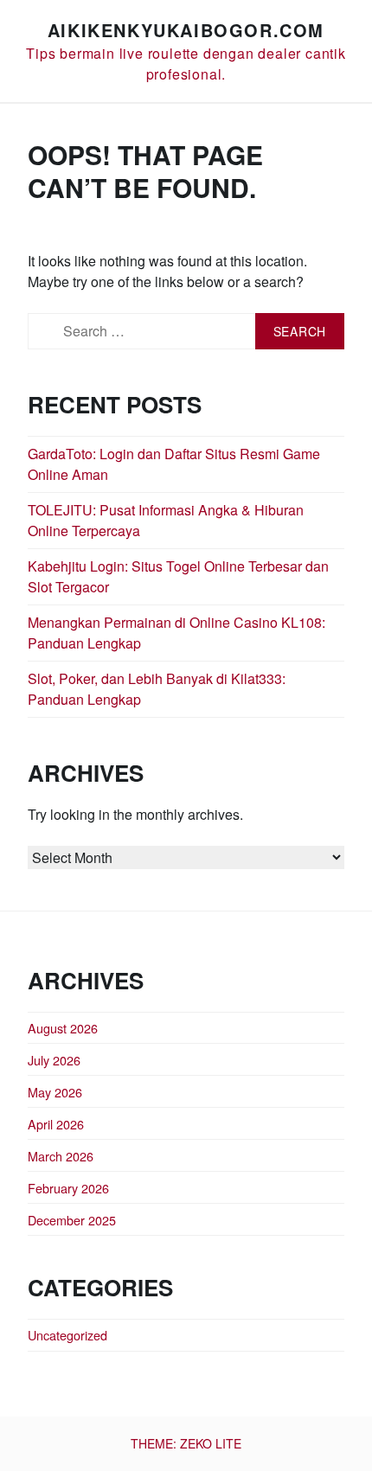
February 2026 (68, 1188)
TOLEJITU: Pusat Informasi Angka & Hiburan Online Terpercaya (166, 520)
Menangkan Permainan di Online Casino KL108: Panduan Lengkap (176, 632)
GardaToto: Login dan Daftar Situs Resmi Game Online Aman (174, 464)
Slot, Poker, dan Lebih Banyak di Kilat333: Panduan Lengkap (156, 688)
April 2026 (56, 1124)
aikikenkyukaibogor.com (186, 29)
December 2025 (72, 1220)
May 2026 (55, 1092)
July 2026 (54, 1060)
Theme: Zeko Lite (186, 1443)
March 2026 (60, 1156)
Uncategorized (67, 1335)
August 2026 (63, 1028)
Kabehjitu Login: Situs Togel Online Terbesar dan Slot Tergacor (178, 576)
